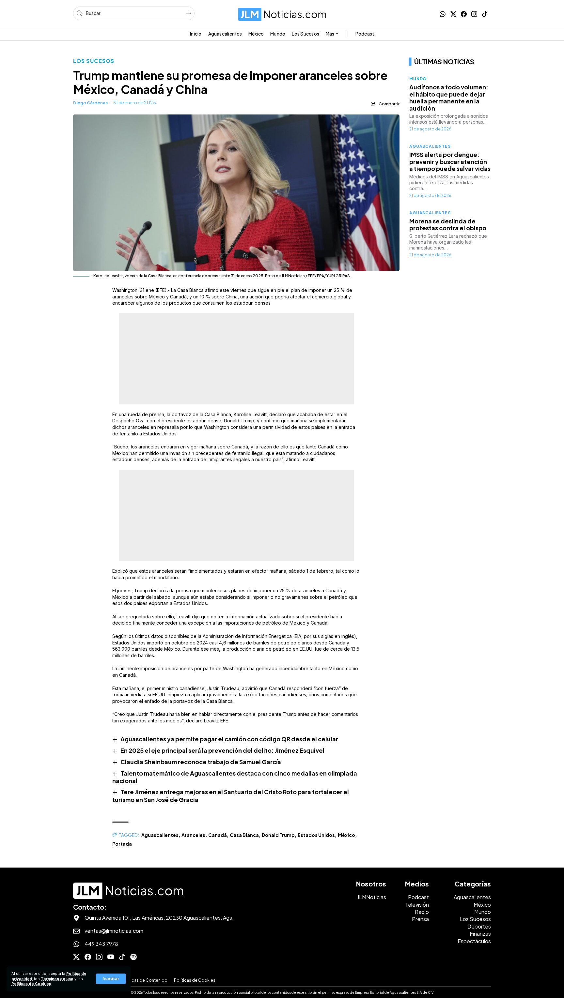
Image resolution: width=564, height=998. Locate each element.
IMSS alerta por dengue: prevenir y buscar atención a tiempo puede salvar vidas (450, 161)
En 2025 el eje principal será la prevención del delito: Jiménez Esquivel (222, 750)
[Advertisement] (236, 358)
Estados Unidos (316, 835)
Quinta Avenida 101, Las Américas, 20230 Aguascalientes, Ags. (159, 917)
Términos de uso (57, 978)
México (346, 835)
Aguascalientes (160, 835)
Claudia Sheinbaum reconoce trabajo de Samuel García (200, 761)
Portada (122, 844)
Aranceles (193, 835)
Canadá (217, 835)
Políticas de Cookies (31, 983)
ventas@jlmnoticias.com (114, 930)
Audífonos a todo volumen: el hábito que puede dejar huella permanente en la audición (448, 97)
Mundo (418, 78)
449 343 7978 (101, 943)
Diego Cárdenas (90, 102)
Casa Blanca (244, 835)
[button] (111, 979)
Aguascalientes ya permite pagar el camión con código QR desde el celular (229, 739)
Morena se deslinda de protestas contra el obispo (447, 224)
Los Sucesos (93, 60)
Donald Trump (278, 835)
